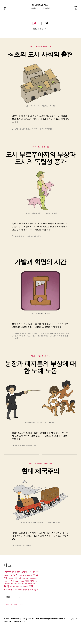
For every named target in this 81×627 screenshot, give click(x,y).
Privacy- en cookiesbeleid (13, 604)
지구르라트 (48, 129)
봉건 (24, 578)
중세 (39, 236)
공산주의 (17, 572)
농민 (20, 129)
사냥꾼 (27, 578)
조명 (32, 336)
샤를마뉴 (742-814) (19, 581)
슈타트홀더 (29, 445)
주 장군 (25, 586)
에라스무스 (21, 583)
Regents (7, 572)
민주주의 (10, 578)
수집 (36, 581)
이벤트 (28, 545)
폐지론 (37, 336)
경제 (13, 572)
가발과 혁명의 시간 (40, 261)
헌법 (62, 336)
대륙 (20, 545)
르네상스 (29, 575)
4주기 (34, 147)
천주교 (15, 589)
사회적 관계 (21, 336)
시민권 (28, 336)
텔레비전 (26, 589)
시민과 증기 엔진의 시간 (43, 463)
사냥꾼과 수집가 (33, 578)
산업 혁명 (6, 581)
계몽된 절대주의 (20, 333)
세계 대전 (29, 581)
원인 (34, 583)
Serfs (16, 236)
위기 (37, 583)
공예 (20, 236)
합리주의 (57, 336)
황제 (36, 589)
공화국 (24, 572)
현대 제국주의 (40, 470)
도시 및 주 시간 (43, 147)
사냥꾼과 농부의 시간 (43, 46)
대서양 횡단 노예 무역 (52, 333)
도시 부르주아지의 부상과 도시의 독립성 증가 (40, 158)
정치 (35, 445)
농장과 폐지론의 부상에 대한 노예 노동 (40, 367)
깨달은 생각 (36, 333)
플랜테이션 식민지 (46, 336)
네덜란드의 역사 (40, 5)
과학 (29, 572)
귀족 (33, 572)
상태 (11, 580)
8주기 (31, 463)
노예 (16, 129)
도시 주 (24, 129)
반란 (15, 578)
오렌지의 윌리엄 (28, 583)
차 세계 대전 (8, 589)
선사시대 (41, 129)
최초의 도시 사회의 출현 (40, 54)
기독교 (37, 571)
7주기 (40, 254)
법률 (20, 578)
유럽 (23, 545)
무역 (35, 129)
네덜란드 (6, 575)
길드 (24, 236)
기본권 (29, 333)
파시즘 (31, 589)
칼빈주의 (20, 589)
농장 (23, 445)
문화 (5, 578)
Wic (16, 445)
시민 (35, 236)
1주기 (32, 46)
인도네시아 (12, 586)
